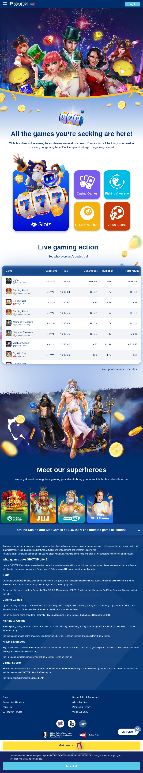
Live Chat (127, 731)
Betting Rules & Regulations (85, 697)
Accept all (71, 766)
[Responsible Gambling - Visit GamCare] (71, 723)
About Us (7, 697)
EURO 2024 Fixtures (12, 712)
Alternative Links (80, 702)
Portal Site (7, 707)
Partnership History (81, 707)
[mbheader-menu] (5, 4)
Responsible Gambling (13, 702)
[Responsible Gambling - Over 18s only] (82, 723)
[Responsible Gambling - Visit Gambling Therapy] (60, 723)
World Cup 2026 (80, 712)
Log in (132, 4)
